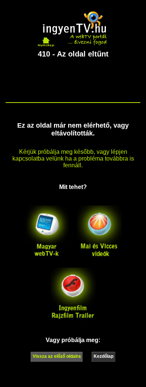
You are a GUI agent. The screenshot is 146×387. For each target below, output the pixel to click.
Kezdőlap (103, 356)
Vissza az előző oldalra (57, 356)
